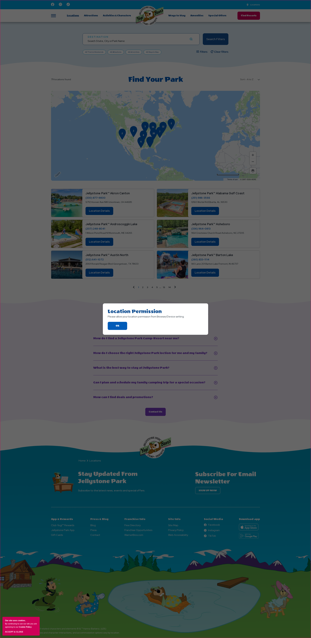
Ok (121, 327)
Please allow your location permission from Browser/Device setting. (146, 316)
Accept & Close (14, 632)
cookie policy (25, 627)
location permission (135, 311)
